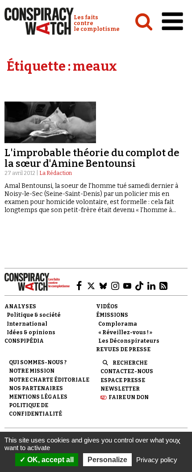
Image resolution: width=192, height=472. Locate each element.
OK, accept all (49, 459)
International (27, 324)
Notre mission (31, 371)
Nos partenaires (36, 388)
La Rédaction (55, 173)
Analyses (20, 306)
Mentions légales (38, 397)
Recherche (130, 363)
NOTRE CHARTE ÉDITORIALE (49, 380)
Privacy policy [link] (156, 459)
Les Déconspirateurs (128, 341)
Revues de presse (123, 349)
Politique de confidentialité (35, 409)
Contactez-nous (126, 371)
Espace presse (122, 380)
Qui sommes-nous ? (38, 362)
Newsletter (120, 389)
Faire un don (129, 397)
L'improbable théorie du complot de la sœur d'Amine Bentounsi (91, 158)
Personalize (107, 459)
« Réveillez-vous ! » (125, 332)
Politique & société (34, 315)
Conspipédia (24, 341)
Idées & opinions (31, 332)
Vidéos (107, 306)
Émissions (112, 315)
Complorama (117, 324)
